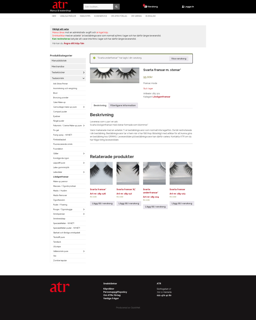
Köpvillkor (108, 289)
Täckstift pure (59, 237)
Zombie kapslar (60, 260)
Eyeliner (56, 116)
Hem (54, 16)
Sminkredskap (59, 219)
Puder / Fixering (60, 205)
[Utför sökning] (116, 6)
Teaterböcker (58, 72)
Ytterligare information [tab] (123, 105)
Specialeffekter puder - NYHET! (66, 228)
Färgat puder (58, 121)
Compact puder (60, 112)
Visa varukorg (178, 58)
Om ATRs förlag (119, 16)
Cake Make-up (59, 102)
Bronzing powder (60, 98)
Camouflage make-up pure (65, 107)
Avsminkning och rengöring (65, 88)
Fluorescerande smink (62, 144)
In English (151, 16)
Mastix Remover (60, 195)
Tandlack (57, 242)
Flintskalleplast (59, 140)
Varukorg (151, 6)
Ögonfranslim (59, 200)
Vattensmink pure (60, 251)
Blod (55, 93)
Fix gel (56, 130)
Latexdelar (57, 172)
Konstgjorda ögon (61, 158)
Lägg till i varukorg (102, 203)
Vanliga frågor (68, 16)
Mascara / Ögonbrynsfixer (64, 186)
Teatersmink (58, 78)
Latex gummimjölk (61, 167)
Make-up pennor (60, 181)
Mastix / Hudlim (60, 191)
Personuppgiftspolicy (115, 292)
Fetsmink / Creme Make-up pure (67, 125)
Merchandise (58, 66)
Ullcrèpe (57, 247)
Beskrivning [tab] (100, 105)
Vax (54, 256)
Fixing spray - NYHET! (62, 135)
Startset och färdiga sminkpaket (66, 233)
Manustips (85, 16)
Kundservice (100, 16)
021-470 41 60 (164, 295)
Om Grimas (136, 16)
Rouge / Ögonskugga (62, 209)
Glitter (55, 153)
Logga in (189, 6)
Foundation (58, 149)
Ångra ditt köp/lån (74, 43)
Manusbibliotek (59, 60)
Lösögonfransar (61, 177)
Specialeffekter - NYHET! (63, 223)
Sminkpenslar (59, 214)
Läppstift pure (59, 163)
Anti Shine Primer (60, 84)
